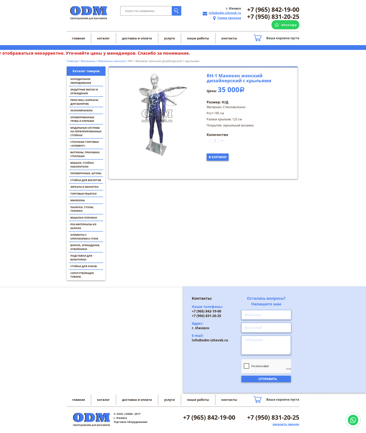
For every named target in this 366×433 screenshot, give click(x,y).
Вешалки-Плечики (83, 217)
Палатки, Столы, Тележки (82, 209)
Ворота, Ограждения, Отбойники (85, 247)
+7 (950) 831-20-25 (273, 16)
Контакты (229, 38)
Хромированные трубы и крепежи (82, 119)
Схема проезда (229, 18)
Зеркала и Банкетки (84, 187)
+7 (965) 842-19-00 (273, 9)
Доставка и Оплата (137, 38)
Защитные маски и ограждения (84, 91)
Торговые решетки (83, 193)
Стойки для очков (83, 266)
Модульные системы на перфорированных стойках (86, 131)
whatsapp (289, 25)
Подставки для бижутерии (81, 257)
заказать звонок (285, 424)
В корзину (218, 157)
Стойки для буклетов (85, 180)
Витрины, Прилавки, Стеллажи (85, 154)
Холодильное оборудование (80, 81)
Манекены (77, 200)
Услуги (169, 38)
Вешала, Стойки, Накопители (82, 164)
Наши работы (198, 38)
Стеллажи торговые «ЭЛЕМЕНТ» (84, 143)
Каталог (103, 38)
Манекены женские (112, 61)
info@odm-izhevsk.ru (225, 13)
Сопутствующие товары (82, 275)
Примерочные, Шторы (85, 173)
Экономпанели (81, 110)
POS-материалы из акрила (83, 226)
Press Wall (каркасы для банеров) (84, 101)
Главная (78, 38)
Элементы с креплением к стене (84, 236)
